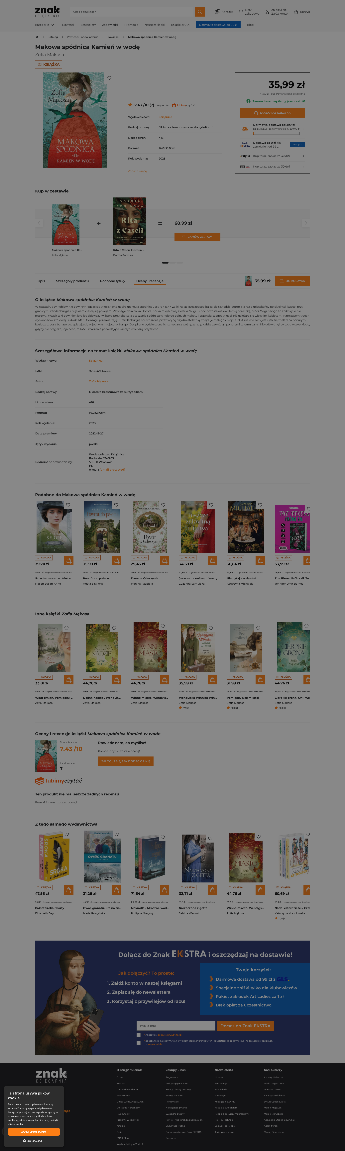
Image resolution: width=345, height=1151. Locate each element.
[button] (34, 1140)
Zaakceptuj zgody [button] (33, 1131)
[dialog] (34, 1116)
